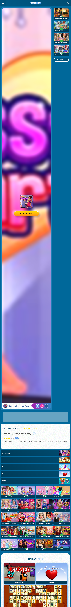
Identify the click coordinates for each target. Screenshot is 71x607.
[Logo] (35, 3)
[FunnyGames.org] (5, 428)
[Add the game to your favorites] (34, 433)
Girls (9, 428)
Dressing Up (16, 428)
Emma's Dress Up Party (30, 428)
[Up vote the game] (37, 406)
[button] (68, 3)
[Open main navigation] (3, 3)
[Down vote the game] (42, 406)
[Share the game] (46, 406)
